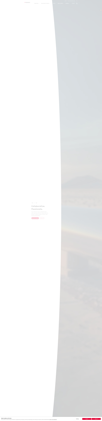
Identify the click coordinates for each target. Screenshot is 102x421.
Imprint (50, 419)
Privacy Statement (54, 419)
